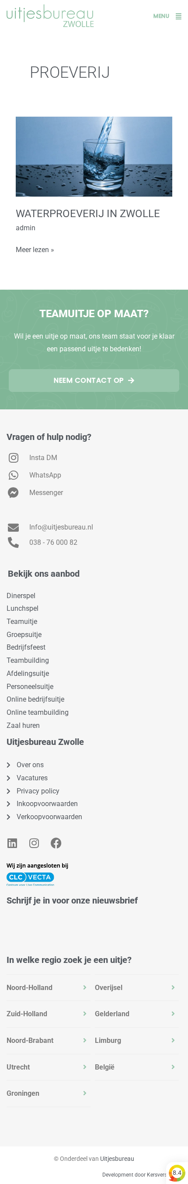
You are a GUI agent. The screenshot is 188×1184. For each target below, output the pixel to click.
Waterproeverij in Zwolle (88, 214)
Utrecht (18, 1067)
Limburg (108, 1040)
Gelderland (112, 1014)
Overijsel (108, 987)
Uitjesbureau (117, 1158)
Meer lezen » (35, 248)
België (105, 1067)
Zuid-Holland (27, 1014)
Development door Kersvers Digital (143, 1175)
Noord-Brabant (30, 1040)
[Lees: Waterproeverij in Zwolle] (94, 156)
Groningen (23, 1093)
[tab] (49, 988)
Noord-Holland (29, 987)
